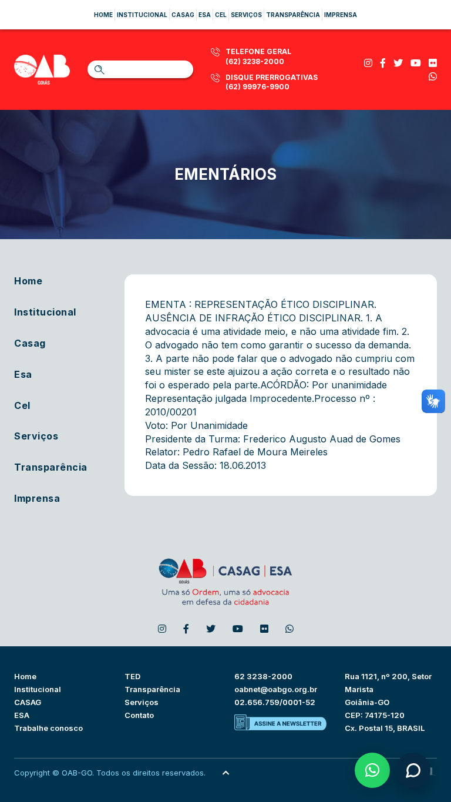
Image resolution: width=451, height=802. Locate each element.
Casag (182, 14)
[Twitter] (398, 63)
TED (132, 676)
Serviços (246, 14)
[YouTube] (415, 63)
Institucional (142, 14)
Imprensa (340, 14)
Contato (139, 715)
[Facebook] (383, 63)
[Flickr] (433, 63)
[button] (372, 770)
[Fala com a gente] (412, 770)
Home (103, 14)
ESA (21, 715)
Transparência (293, 14)
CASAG (27, 702)
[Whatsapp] (433, 76)
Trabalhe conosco (48, 728)
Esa (204, 14)
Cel (221, 14)
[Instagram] (368, 63)
